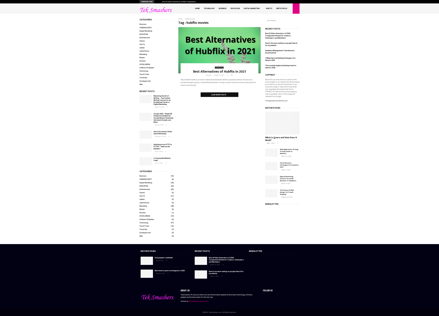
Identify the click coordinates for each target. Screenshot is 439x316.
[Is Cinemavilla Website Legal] (145, 161)
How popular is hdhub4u (164, 258)
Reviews (142, 61)
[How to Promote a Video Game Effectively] (145, 135)
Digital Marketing (252, 8)
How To (269, 8)
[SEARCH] (297, 20)
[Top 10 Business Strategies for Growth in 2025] (271, 166)
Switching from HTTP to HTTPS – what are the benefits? (163, 147)
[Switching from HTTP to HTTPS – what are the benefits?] (145, 147)
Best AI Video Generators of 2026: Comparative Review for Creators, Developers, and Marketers (278, 35)
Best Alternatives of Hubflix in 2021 (219, 71)
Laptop (142, 48)
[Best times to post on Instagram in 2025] (147, 274)
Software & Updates (146, 68)
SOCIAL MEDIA (144, 64)
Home (197, 8)
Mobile (142, 58)
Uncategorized (145, 81)
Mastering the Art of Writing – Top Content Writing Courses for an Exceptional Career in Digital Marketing (162, 100)
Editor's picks (148, 251)
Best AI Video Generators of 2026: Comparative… (179, 1)
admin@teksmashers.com (198, 301)
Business (222, 8)
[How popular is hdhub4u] (147, 261)
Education (235, 8)
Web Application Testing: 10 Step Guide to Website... (289, 151)
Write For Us (281, 8)
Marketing (143, 54)
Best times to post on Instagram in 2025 (170, 271)
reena (210, 75)
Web (141, 84)
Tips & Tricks (144, 74)
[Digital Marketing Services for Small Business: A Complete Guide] (271, 180)
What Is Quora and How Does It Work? (281, 139)
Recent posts (147, 91)
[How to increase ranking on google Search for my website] (201, 274)
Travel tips (143, 78)
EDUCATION (143, 34)
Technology (209, 8)
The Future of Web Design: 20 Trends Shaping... (287, 192)
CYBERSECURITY (145, 28)
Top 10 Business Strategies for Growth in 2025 (289, 165)
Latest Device (144, 51)
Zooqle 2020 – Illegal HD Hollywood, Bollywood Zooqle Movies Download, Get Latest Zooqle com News (164, 118)
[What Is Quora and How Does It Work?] (282, 123)
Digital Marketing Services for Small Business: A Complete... (288, 178)
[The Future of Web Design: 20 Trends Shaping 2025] (271, 193)
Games (142, 41)
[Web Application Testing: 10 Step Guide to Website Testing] (271, 152)
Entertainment (219, 67)
